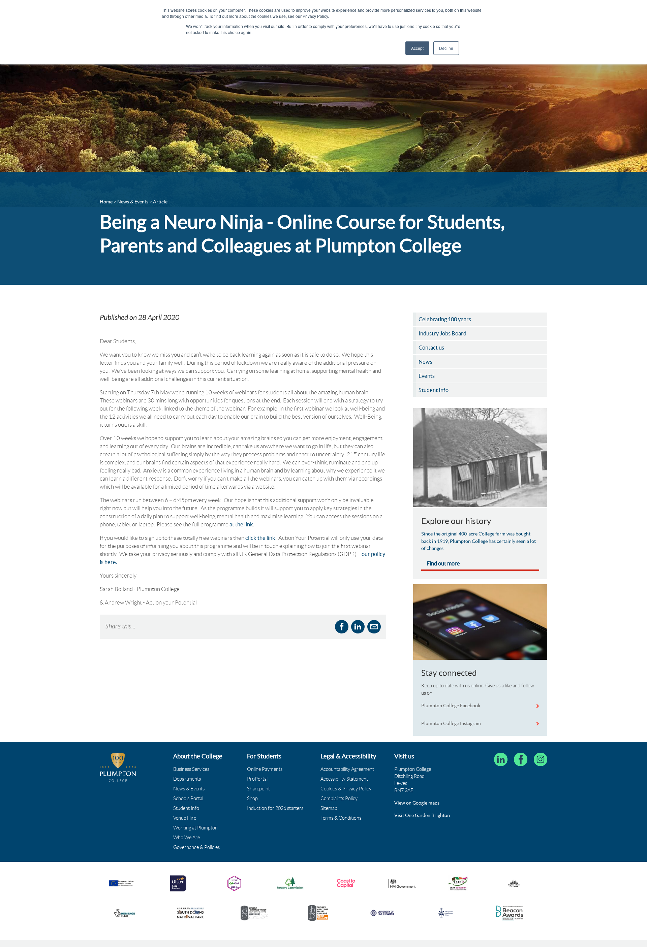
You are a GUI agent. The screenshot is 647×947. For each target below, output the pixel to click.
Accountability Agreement (347, 769)
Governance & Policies (196, 847)
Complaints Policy (339, 798)
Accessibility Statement (344, 779)
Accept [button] (417, 48)
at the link (241, 524)
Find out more (443, 563)
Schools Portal (188, 798)
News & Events (189, 788)
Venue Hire (184, 818)
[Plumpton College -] (118, 767)
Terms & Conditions (340, 818)
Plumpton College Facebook (451, 705)
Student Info (186, 808)
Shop (252, 798)
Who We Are (186, 837)
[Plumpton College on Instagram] (540, 759)
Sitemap (328, 808)
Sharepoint (258, 788)
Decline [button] (446, 48)
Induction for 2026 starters (275, 808)
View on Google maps (416, 803)
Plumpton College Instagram (451, 723)
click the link (260, 538)
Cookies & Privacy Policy (345, 788)
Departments (187, 779)
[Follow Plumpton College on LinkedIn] (500, 759)
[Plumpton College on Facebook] (520, 759)
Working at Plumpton (195, 827)
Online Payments (264, 769)
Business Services (191, 769)
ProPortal (257, 779)
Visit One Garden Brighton (422, 815)
